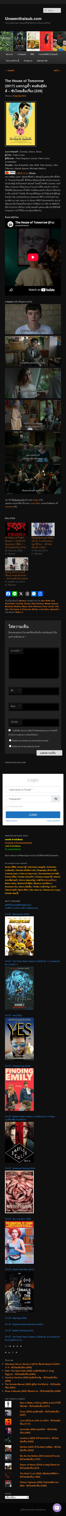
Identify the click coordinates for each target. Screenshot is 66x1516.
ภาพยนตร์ (21, 54)
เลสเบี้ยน (51, 880)
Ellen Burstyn (37, 603)
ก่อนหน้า (10, 70)
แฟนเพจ (8, 506)
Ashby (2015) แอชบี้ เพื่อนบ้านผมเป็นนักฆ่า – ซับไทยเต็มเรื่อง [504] (16, 575)
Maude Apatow (51, 603)
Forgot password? (53, 820)
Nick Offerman (35, 606)
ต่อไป (57, 70)
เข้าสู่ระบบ (28, 60)
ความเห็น (16, 650)
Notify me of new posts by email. (26, 746)
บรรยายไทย (44, 609)
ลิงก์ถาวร (19, 612)
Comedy (19, 603)
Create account (11, 820)
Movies (22, 600)
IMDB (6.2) (22, 173)
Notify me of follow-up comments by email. (30, 740)
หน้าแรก (9, 54)
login (36, 499)
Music (24, 606)
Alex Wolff (45, 600)
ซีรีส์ (32, 54)
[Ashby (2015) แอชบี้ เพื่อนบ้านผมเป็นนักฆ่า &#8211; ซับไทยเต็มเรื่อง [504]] (16, 564)
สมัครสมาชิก (42, 60)
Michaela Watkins (13, 606)
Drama (27, 603)
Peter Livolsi (48, 606)
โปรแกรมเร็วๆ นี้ (12, 60)
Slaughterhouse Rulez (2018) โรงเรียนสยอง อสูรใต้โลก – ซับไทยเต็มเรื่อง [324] (42, 542)
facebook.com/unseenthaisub (18, 842)
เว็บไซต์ (14, 721)
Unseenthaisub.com (23, 18)
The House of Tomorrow (20, 609)
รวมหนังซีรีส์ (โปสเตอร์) (48, 54)
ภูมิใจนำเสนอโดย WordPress (33, 1509)
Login (33, 815)
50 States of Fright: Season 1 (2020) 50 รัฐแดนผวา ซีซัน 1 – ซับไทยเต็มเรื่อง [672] (15, 542)
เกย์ (45, 880)
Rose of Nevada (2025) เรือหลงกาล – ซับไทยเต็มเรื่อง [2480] (33, 1391)
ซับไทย (35, 609)
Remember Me (16, 806)
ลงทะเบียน (35, 503)
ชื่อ (15, 690)
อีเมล (15, 706)
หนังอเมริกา (55, 609)
